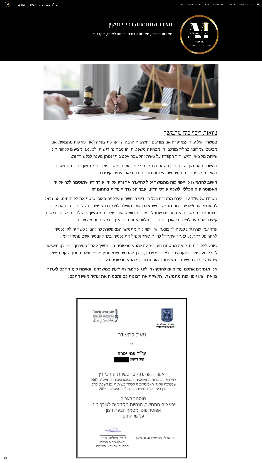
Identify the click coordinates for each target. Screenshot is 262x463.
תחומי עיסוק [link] (192, 4)
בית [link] (181, 4)
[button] (258, 4)
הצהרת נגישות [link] (246, 4)
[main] (123, 25)
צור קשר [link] (232, 4)
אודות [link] (206, 4)
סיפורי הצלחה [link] (219, 4)
